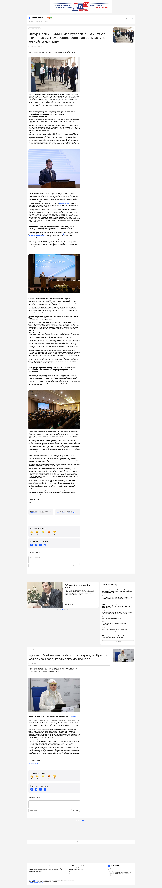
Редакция (46, 21)
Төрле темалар (81, 842)
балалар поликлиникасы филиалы (58, 234)
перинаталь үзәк (64, 203)
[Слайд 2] (60, 609)
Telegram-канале (35, 512)
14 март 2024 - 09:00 (32, 46)
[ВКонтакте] (31, 545)
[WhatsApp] (45, 545)
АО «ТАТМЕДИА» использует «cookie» (36, 880)
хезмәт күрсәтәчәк (68, 246)
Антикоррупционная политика (35, 879)
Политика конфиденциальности (35, 882)
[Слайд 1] (57, 609)
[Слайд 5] (67, 609)
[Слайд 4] (64, 609)
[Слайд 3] (62, 609)
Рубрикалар (38, 21)
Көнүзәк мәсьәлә (34, 28)
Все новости (118, 641)
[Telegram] (40, 545)
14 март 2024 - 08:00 (32, 663)
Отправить (75, 565)
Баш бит (31, 21)
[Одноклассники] (36, 545)
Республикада (34, 650)
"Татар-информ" (33, 763)
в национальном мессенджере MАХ (66, 512)
